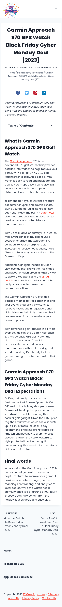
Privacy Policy (30, 598)
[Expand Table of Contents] (52, 125)
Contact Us (49, 598)
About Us (13, 598)
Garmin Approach (21, 161)
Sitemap (53, 594)
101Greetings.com (34, 594)
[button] (18, 92)
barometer (47, 212)
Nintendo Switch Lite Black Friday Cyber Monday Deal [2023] (15, 522)
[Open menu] (56, 9)
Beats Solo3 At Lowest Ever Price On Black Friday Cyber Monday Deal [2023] (46, 524)
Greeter (12, 67)
